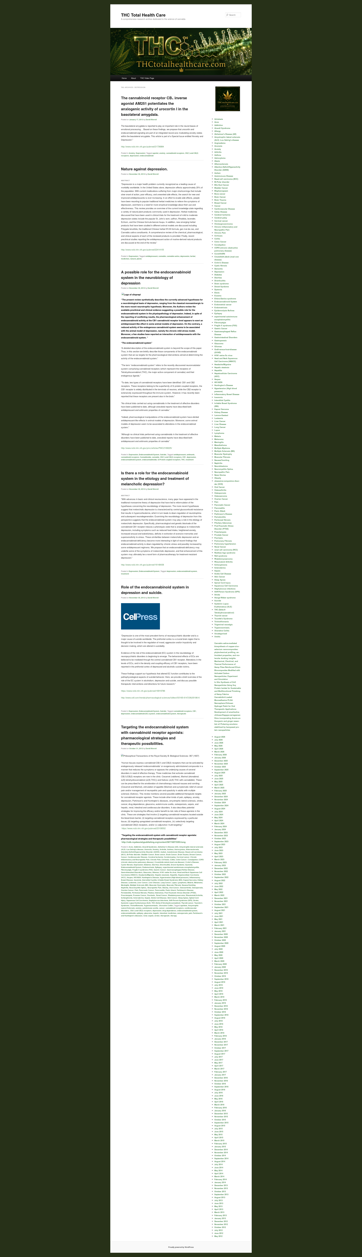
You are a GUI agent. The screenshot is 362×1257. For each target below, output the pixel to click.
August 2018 (219, 1017)
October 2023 (220, 838)
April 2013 (218, 1209)
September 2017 (221, 1050)
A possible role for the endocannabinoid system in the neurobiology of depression (156, 277)
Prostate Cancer (139, 895)
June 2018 (218, 1024)
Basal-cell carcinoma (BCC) (226, 179)
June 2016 (218, 1095)
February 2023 (220, 862)
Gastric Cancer (160, 869)
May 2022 (218, 889)
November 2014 (221, 1152)
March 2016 (219, 1104)
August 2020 (219, 946)
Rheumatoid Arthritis (194, 895)
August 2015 (219, 1125)
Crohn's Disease (192, 862)
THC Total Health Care (143, 15)
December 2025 (221, 760)
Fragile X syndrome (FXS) (142, 869)
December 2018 (221, 1006)
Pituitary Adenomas (156, 892)
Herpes (130, 877)
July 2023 (218, 847)
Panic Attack (171, 890)
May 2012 (218, 1236)
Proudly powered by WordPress (181, 1247)
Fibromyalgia (126, 869)
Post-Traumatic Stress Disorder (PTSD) (180, 892)
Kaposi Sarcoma (190, 880)
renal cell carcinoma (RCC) (226, 549)
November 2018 (221, 1009)
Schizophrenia (126, 898)
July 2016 (218, 1092)
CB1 (184, 457)
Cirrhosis (165, 859)
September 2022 (221, 877)
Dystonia (188, 864)
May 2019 (218, 991)
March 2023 (219, 859)
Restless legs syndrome (224, 552)
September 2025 (221, 769)
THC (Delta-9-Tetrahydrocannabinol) (166, 903)
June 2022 (218, 886)
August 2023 (219, 844)
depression (134, 155)
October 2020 (220, 940)
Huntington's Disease (150, 877)
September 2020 (221, 943)
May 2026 (218, 745)
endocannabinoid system (131, 459)
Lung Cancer (166, 882)
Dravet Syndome (177, 864)
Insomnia (137, 880)
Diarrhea (155, 864)
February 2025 (220, 790)
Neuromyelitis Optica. (138, 887)
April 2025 (218, 784)
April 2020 (218, 958)
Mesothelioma (220, 445)
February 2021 (220, 928)
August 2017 (219, 1053)
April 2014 (218, 1173)
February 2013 (220, 1215)
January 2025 (220, 793)
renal (145, 915)
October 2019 (220, 976)
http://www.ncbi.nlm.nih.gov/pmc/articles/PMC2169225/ (146, 447)
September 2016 (221, 1086)
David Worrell (151, 119)
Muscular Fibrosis (174, 885)
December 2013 (221, 1185)
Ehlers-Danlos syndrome (225, 298)
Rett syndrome (220, 555)
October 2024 (220, 802)
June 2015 (218, 1131)
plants (139, 258)
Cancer (124, 857)
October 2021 (220, 904)
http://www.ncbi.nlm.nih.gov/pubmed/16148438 (142, 564)
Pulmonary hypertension (225, 543)
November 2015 (221, 1116)
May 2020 (218, 955)
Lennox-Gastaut (221, 415)
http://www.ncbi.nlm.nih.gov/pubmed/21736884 (142, 146)
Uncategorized (220, 633)
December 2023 (221, 832)
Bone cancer (160, 854)
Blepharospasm (221, 190)
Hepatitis (173, 875)
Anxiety (132, 153)
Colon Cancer (181, 859)
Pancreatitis (160, 890)
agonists (183, 905)
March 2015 (219, 1140)
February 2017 (220, 1071)
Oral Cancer (174, 887)
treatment (190, 459)
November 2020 (221, 937)
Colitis (172, 859)
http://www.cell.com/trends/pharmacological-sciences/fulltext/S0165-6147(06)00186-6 (160, 697)
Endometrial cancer (222, 304)
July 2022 (218, 883)
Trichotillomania (136, 905)
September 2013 (221, 1194)
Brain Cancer (171, 854)
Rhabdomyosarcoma (176, 895)
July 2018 (218, 1020)
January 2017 (220, 1074)
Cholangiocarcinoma (223, 223)
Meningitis (125, 885)
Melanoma (198, 882)
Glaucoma (147, 872)
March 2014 (219, 1176)
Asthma (170, 849)
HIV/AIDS (137, 877)
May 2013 (218, 1206)
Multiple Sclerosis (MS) (139, 885)
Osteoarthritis (185, 887)
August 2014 (219, 1161)
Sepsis (147, 898)
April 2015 (218, 1137)
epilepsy (140, 913)
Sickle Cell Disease (159, 898)
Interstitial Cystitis (149, 880)
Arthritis (163, 849)
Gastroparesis (220, 340)
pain (190, 913)
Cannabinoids (145, 457)
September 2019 (221, 979)
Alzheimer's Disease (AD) (168, 847)
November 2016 (221, 1080)
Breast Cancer (195, 854)
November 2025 (221, 763)
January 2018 (220, 1038)
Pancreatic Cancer (146, 890)
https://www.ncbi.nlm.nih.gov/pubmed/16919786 (143, 690)
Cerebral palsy (170, 857)
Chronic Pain (155, 859)
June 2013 (218, 1203)
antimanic (191, 454)
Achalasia (218, 119)
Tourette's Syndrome (223, 618)
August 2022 (219, 880)
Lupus (174, 882)
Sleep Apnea (183, 898)
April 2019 (218, 994)
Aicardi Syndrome (149, 847)
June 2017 (218, 1059)
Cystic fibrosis (127, 864)
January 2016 (220, 1110)
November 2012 (221, 1224)
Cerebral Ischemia (155, 857)
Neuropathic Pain (154, 887)
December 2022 (221, 868)
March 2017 (219, 1068)
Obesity (165, 887)
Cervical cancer (183, 857)
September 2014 (221, 1158)
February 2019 (220, 1000)
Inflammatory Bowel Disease (226, 394)
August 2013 (219, 1197)
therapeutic (181, 713)
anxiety (162, 153)
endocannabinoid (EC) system (143, 713)
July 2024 (218, 811)
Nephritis (124, 887)
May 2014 (218, 1170)
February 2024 (220, 826)
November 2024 (221, 799)
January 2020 (220, 967)
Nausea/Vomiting (188, 885)
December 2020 (221, 934)
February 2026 (220, 754)
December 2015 (221, 1113)
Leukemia (132, 882)
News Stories (220, 475)
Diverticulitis (165, 864)
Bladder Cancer (147, 854)
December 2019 (221, 970)
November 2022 (221, 871)
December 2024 (221, 796)
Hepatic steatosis (162, 875)
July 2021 (218, 913)
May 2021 (218, 919)
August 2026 (219, 736)
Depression (140, 153)
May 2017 (218, 1062)
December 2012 (221, 1221)
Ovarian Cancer (127, 890)
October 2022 (220, 874)
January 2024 (220, 829)
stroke (157, 915)
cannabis (162, 256)
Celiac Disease (220, 211)
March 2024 (219, 823)
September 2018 (221, 1014)
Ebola (216, 292)
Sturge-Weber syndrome (225, 597)
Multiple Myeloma (222, 448)
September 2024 (221, 805)
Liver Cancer (142, 882)
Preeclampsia (126, 895)
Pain (136, 890)
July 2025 (218, 775)
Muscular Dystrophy (157, 885)
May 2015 (218, 1134)
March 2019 (219, 996)
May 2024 (218, 817)
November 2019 (221, 973)
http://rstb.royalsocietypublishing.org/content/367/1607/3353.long (154, 842)
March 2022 (219, 895)
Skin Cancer (172, 898)
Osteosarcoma (220, 496)
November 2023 (221, 835)
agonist (156, 153)
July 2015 (218, 1128)
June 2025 (218, 778)
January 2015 (220, 1146)
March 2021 (219, 925)
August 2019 (219, 982)
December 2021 (221, 898)
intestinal (163, 913)
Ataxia (217, 161)
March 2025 (219, 787)
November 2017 (221, 1044)
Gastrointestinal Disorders (131, 872)
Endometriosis (148, 867)
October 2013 (220, 1191)
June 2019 (218, 988)
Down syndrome (221, 283)
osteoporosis (182, 913)
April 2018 (218, 1029)
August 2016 (219, 1089)
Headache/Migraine (146, 875)
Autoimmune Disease (176, 852)
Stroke (196, 900)
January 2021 (220, 931)
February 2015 (220, 1143)
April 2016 (218, 1101)
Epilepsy (158, 867)
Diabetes (147, 864)
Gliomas (155, 872)
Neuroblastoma (221, 466)
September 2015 (221, 1122)
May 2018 (218, 1027)
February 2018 (220, 1035)
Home (124, 78)
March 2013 (219, 1212)
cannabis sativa (173, 256)
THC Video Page (147, 78)
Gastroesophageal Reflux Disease (180, 869)
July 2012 (218, 1230)
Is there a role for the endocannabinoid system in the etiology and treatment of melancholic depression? (155, 478)
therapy (174, 915)
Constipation (193, 859)
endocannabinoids (149, 459)
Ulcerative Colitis (166, 905)
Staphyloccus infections (158, 900)
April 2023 (218, 856)
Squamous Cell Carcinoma (137, 900)
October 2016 (220, 1083)
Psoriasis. (151, 895)
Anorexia (148, 849)
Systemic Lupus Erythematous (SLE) (136, 903)
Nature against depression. (144, 168)
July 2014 (218, 1164)
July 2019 (218, 985)
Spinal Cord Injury (222, 582)
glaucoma (148, 913)
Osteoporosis (197, 887)
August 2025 (219, 772)
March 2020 (219, 961)
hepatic (156, 913)
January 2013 (220, 1218)
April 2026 (218, 748)
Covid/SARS (219, 253)
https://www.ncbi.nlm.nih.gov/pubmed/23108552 (143, 828)
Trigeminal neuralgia (223, 624)
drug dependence (169, 910)
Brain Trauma (183, 854)
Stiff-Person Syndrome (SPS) (180, 900)
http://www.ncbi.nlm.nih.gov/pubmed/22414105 (142, 249)
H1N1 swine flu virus (168, 872)
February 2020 (220, 964)
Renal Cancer (161, 895)
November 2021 (221, 901)
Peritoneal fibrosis (139, 892)
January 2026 (220, 757)
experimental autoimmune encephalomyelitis (181, 867)
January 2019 (220, 1003)
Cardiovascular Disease (137, 857)
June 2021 (218, 916)
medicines (125, 258)
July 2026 (218, 739)
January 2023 (220, 865)
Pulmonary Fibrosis (223, 540)
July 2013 (218, 1200)
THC (183, 459)
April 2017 (218, 1065)
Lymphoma (182, 882)
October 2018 (220, 1011)
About (133, 78)
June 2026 (218, 742)
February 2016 (220, 1107)
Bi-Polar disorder (134, 854)
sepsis (151, 915)
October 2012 (220, 1227)
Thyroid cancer (187, 903)
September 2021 (221, 907)
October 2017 (220, 1047)
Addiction (137, 847)
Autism (163, 852)
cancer (162, 908)
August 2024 (219, 808)
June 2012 (218, 1233)
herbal (192, 256)
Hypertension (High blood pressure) (174, 877)
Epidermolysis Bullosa (224, 310)
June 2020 (218, 952)
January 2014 (220, 1182)
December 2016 (221, 1077)
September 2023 (221, 841)
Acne (131, 847)
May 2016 (218, 1098)
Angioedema (219, 143)
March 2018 (219, 1032)
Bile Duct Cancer (221, 184)
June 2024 (218, 814)
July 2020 (218, 949)
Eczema (217, 295)
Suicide (163, 454)
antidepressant (152, 256)
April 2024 (218, 820)
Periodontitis (126, 892)
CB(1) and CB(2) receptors (171, 457)
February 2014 (220, 1179)
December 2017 (221, 1041)
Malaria (190, 882)
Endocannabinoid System (149, 454)
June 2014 (218, 1167)
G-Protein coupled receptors (169, 459)
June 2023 (218, 850)
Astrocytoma (179, 849)
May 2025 (218, 781)
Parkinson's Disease (185, 890)
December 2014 (221, 1149)
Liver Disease (154, 882)
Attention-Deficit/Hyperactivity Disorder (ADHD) (140, 852)
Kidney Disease (221, 412)
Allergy (217, 131)
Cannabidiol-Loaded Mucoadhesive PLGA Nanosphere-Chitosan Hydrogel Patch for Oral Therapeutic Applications (225, 703)
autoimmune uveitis (150, 908)
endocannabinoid (146, 155)
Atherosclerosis (192, 849)
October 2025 (220, 766)
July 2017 (218, 1056)
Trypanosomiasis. (151, 905)
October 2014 (220, 1155)
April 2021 (218, 922)
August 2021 (219, 910)
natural (133, 258)
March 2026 (219, 751)
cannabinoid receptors (175, 153)
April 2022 (218, 892)
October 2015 (220, 1119)
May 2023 (218, 853)
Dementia (218, 268)
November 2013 (221, 1188)
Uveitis (217, 636)
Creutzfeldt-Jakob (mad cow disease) (170, 862)
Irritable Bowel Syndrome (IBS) (170, 880)
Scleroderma (138, 898)
